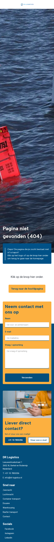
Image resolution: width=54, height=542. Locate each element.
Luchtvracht (8, 494)
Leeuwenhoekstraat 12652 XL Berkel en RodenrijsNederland (15, 465)
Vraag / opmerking (14, 345)
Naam (7, 318)
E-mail (8, 332)
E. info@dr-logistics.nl (12, 478)
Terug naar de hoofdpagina (27, 288)
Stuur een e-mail (38, 440)
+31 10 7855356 (15, 440)
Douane (6, 503)
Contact (6, 516)
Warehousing (9, 508)
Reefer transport (10, 512)
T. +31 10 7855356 (11, 473)
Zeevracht (7, 490)
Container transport (11, 499)
